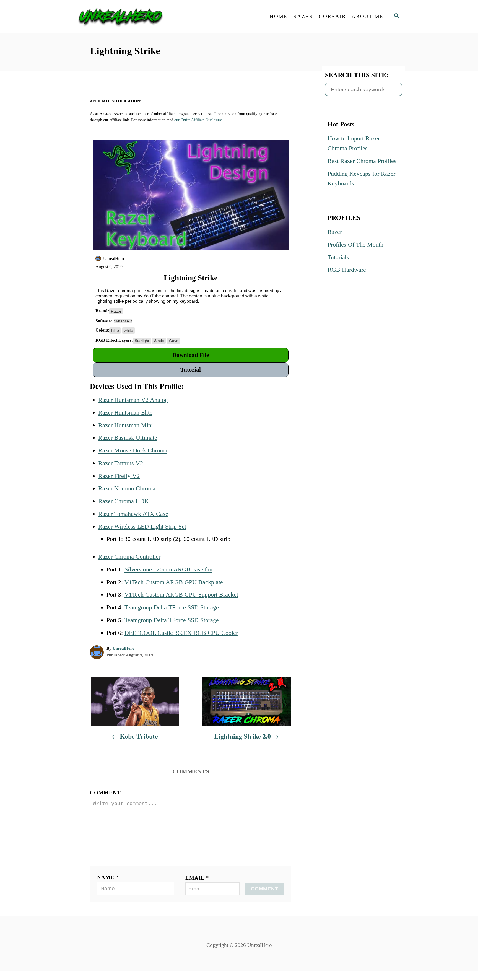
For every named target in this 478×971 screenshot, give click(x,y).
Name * (108, 877)
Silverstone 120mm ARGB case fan (168, 569)
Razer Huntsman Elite (125, 412)
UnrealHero (123, 648)
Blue (115, 330)
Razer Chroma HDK (123, 501)
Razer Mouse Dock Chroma (132, 450)
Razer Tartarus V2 (120, 463)
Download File (190, 355)
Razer (116, 311)
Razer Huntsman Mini (125, 425)
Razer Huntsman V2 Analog (133, 399)
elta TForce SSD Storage (188, 620)
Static (159, 340)
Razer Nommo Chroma (126, 488)
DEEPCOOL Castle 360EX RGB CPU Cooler (181, 632)
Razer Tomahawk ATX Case (133, 513)
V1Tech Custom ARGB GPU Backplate (173, 582)
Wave (173, 340)
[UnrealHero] (123, 16)
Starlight (142, 340)
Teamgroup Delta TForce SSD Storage (171, 607)
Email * (197, 878)
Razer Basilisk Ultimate (127, 437)
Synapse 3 (123, 321)
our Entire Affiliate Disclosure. (198, 120)
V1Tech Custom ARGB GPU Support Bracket (181, 594)
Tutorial (190, 369)
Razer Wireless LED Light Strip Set (142, 526)
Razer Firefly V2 (119, 475)
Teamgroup (139, 620)
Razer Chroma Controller (129, 556)
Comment (105, 793)
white (128, 330)
